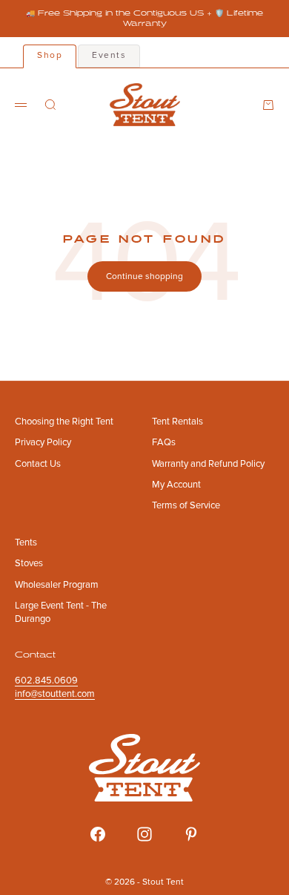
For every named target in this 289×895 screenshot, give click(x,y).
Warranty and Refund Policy (208, 464)
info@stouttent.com (55, 694)
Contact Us (38, 464)
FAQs (164, 442)
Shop (49, 55)
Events (109, 55)
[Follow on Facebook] (98, 834)
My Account (176, 485)
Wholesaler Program (57, 585)
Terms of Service (186, 505)
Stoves (29, 563)
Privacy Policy (43, 442)
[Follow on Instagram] (144, 834)
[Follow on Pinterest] (191, 834)
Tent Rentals (177, 421)
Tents (26, 542)
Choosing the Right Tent (64, 421)
